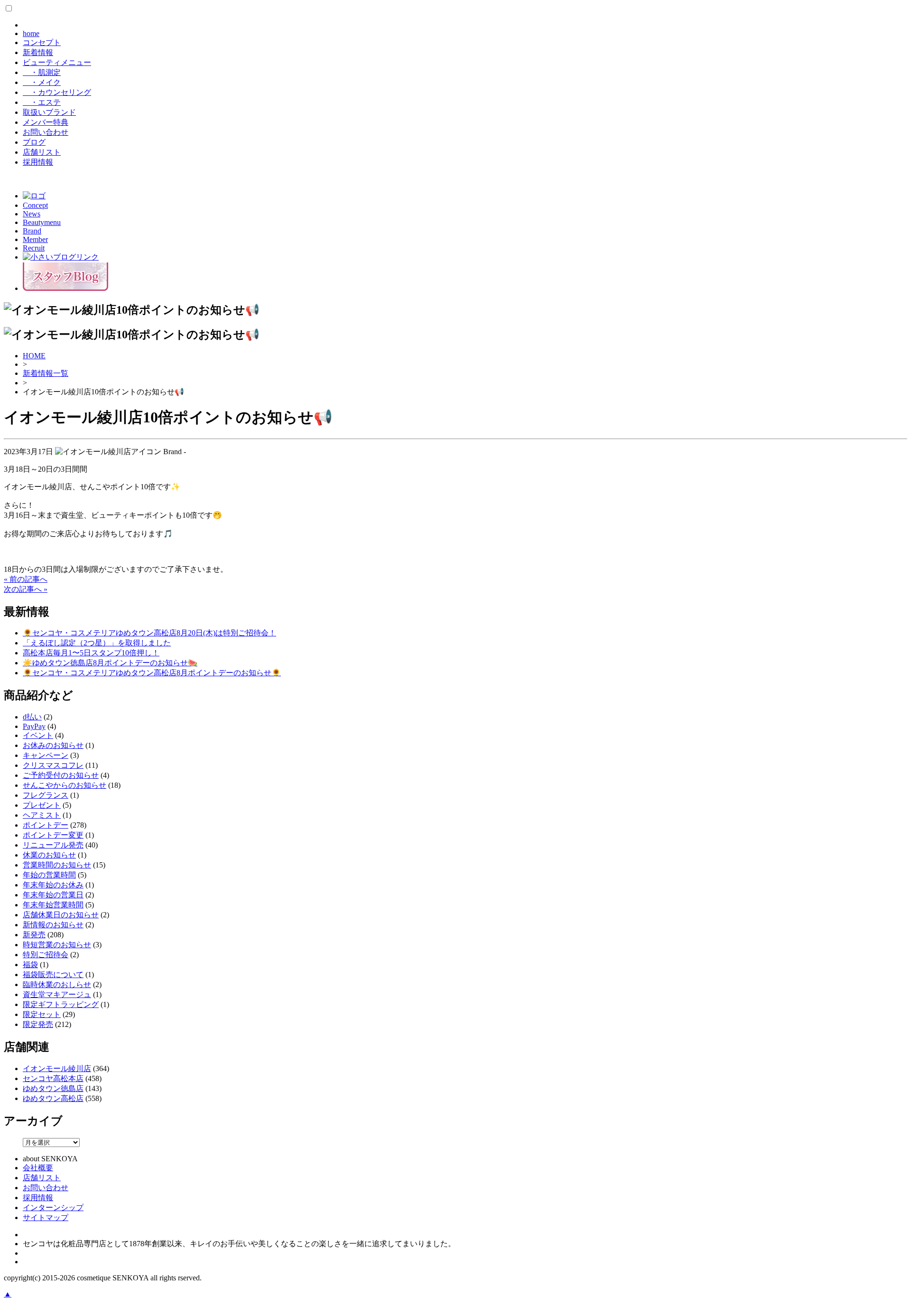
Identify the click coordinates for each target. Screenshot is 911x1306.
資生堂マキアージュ (57, 994)
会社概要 (38, 1168)
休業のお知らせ (49, 855)
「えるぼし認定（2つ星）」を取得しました (97, 643)
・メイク (42, 82)
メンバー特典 (45, 122)
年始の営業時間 (49, 875)
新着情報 (38, 52)
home (31, 33)
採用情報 (38, 162)
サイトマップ (45, 1217)
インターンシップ (53, 1207)
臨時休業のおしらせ (57, 984)
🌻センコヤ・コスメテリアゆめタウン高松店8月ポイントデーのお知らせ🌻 (152, 673)
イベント (38, 735)
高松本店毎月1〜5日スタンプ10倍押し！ (91, 653)
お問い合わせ (45, 132)
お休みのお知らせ (53, 745)
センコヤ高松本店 (53, 1078)
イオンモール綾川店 (57, 1068)
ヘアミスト (42, 815)
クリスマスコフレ (53, 765)
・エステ (42, 102)
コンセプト (42, 42)
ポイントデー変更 (53, 835)
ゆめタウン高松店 (53, 1098)
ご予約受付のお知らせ (61, 775)
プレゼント (42, 805)
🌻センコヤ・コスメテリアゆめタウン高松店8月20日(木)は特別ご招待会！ (149, 633)
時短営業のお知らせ (57, 945)
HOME (34, 356)
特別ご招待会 (45, 955)
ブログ (34, 142)
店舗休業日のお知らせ (61, 915)
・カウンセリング (57, 92)
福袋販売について (53, 974)
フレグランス (45, 795)
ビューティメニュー (57, 62)
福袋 (30, 965)
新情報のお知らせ (53, 925)
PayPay (34, 726)
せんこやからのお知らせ (64, 785)
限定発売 (38, 1024)
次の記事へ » (25, 589)
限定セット (42, 1014)
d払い (32, 717)
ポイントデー (45, 825)
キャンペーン (45, 755)
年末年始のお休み (53, 885)
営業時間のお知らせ (57, 865)
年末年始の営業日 (53, 895)
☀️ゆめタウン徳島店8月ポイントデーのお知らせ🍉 (110, 663)
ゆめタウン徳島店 (53, 1088)
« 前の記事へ (25, 579)
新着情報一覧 (45, 373)
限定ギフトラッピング (61, 1004)
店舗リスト (42, 152)
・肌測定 (42, 72)
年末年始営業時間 (53, 905)
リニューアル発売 (53, 845)
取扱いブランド (49, 112)
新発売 (34, 935)
